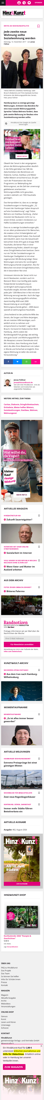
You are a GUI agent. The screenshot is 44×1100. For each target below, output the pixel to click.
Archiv (3, 1001)
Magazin (4, 995)
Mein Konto (19, 3)
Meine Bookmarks (29, 3)
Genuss (4, 1016)
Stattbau (25, 410)
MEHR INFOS (22, 156)
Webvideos (5, 1003)
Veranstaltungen (8, 1006)
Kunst (3, 1019)
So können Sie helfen (10, 976)
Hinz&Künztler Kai (12, 515)
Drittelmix (8, 407)
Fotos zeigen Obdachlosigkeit (17, 587)
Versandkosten (12, 947)
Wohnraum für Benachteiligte (18, 793)
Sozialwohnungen (12, 410)
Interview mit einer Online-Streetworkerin (16, 548)
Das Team (5, 973)
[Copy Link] (35, 361)
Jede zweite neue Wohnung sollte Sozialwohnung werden (19, 35)
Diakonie (15, 404)
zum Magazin (14, 1067)
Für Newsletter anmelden (22, 644)
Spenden (38, 2)
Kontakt (4, 985)
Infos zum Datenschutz (13, 651)
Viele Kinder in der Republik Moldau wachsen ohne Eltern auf (20, 561)
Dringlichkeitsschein (29, 404)
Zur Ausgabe (22, 884)
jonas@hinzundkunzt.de (23, 382)
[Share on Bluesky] (17, 361)
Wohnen (33, 410)
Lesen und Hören (8, 1022)
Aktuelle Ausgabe (8, 998)
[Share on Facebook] (8, 361)
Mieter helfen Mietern (24, 407)
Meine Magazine (24, 3)
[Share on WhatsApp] (26, 361)
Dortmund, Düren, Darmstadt (17, 804)
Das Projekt (6, 970)
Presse (4, 982)
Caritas (7, 404)
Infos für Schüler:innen (10, 979)
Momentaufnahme (12, 714)
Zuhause (4, 1028)
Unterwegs (5, 1025)
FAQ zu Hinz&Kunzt (9, 967)
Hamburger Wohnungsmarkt (17, 759)
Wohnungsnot (10, 413)
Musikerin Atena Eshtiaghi (16, 670)
